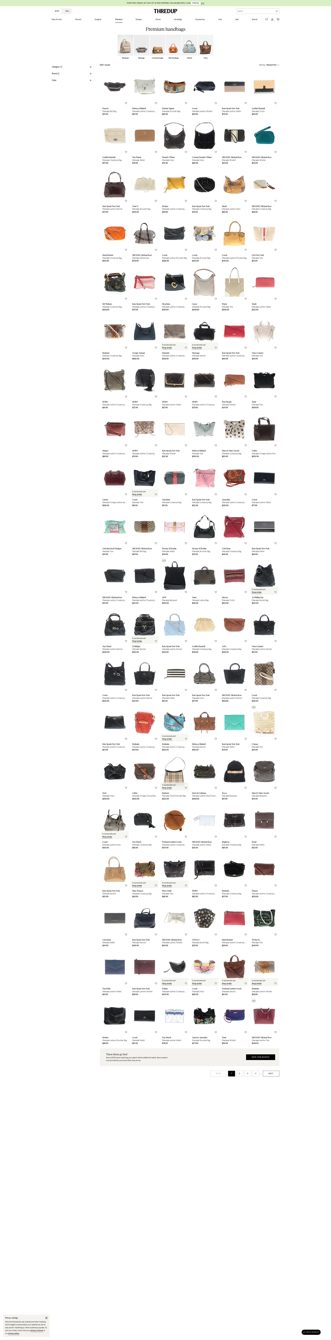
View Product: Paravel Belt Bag (114, 93)
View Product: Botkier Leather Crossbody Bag (174, 190)
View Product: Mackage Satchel (204, 337)
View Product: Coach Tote (144, 484)
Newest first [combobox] (271, 65)
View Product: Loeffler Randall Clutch (264, 93)
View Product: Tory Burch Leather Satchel (114, 631)
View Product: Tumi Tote (264, 386)
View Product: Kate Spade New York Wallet (264, 533)
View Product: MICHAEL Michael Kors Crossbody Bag (264, 190)
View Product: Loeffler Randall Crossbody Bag (114, 141)
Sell (67, 11)
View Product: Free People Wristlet (234, 386)
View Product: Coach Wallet (144, 1022)
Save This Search (260, 1057)
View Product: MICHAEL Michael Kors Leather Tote (264, 1022)
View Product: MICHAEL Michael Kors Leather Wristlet (174, 924)
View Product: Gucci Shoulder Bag (204, 288)
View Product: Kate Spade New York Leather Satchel (114, 190)
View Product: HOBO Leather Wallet (174, 386)
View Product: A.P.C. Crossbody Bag (234, 631)
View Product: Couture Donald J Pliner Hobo (204, 141)
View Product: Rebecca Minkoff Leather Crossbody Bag (144, 93)
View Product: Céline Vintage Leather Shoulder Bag (264, 435)
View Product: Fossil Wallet (264, 826)
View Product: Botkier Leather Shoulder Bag (114, 1022)
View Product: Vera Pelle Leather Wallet (114, 973)
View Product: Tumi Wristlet (234, 1022)
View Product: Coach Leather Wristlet (204, 93)
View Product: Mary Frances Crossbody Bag (144, 875)
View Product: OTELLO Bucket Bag (204, 924)
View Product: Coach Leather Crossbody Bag (114, 679)
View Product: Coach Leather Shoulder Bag (174, 239)
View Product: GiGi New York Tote (264, 239)
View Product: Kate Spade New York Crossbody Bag (204, 190)
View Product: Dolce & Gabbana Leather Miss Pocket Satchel (204, 777)
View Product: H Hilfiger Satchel (144, 631)
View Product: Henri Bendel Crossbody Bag (114, 239)
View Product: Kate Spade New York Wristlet (174, 435)
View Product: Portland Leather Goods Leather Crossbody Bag (174, 826)
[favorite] (126, 103)
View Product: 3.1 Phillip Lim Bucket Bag (264, 582)
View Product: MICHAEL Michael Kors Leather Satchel (234, 679)
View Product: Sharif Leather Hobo (234, 190)
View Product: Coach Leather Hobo (114, 826)
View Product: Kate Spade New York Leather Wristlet (144, 973)
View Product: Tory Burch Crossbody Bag (144, 826)
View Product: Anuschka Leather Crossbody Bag (234, 484)
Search (240, 11)
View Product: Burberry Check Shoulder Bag (174, 777)
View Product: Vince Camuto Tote (264, 337)
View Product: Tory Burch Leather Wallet (174, 1022)
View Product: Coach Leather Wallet (264, 484)
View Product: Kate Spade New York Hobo (204, 679)
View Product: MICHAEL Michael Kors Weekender (144, 239)
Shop (57, 11)
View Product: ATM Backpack (174, 582)
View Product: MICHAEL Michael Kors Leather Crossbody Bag (114, 582)
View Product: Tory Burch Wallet (144, 141)
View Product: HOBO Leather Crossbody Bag (114, 386)
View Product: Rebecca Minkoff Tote (204, 435)
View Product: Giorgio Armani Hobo (144, 337)
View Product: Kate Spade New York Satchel (114, 875)
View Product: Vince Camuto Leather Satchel (264, 631)
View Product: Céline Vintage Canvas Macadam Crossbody (144, 777)
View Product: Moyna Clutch (234, 582)
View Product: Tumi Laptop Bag (204, 582)
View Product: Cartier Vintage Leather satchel (114, 484)
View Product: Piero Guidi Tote (174, 875)
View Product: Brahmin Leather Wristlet (264, 973)
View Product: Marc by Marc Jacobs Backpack (264, 777)
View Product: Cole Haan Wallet (114, 924)
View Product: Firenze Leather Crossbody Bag (264, 875)
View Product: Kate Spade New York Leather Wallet (234, 93)
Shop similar (167, 348)
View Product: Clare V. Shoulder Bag (144, 190)
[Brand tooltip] (58, 74)
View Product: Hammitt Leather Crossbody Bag (174, 337)
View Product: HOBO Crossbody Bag (144, 386)
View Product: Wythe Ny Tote (264, 924)
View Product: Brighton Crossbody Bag (234, 826)
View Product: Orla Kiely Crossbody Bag (174, 484)
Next (271, 1074)
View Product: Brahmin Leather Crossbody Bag (144, 728)
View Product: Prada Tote (234, 288)
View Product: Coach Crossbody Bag (264, 679)
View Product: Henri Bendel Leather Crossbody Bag (234, 924)
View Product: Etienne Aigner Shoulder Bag (174, 93)
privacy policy (13, 1333)
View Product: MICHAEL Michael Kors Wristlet (234, 141)
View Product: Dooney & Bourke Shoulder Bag (204, 533)
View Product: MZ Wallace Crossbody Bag (114, 288)
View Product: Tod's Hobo (114, 777)
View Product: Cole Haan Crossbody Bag (234, 533)
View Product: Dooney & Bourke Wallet (174, 533)
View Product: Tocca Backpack (234, 777)
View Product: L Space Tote (264, 728)
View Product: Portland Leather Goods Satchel (234, 973)
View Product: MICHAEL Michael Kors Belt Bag (144, 533)
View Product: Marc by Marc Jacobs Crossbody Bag (234, 435)
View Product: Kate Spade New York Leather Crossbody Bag (144, 288)
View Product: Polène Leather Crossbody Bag (174, 973)
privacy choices (37, 1330)
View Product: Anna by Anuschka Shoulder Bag (204, 1022)
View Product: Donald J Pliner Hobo (174, 141)
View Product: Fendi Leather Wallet (264, 288)
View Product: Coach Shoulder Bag (204, 239)
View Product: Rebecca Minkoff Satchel (204, 728)
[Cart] (278, 19)
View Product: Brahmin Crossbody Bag (114, 337)
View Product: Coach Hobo (204, 973)
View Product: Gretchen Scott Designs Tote (114, 533)
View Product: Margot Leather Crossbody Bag (114, 435)
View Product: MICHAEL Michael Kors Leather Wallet (204, 826)
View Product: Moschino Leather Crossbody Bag (174, 288)
